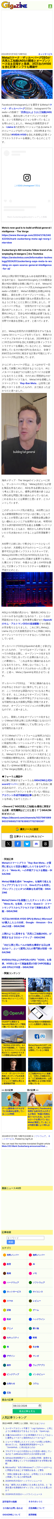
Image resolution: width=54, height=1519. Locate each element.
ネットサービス (45, 54)
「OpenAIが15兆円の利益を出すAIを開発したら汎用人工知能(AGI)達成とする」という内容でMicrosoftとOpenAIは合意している (40, 998)
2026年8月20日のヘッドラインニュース (23, 1494)
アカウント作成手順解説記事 (17, 795)
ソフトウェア (40, 1136)
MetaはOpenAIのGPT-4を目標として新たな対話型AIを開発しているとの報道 (40, 1047)
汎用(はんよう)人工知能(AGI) (36, 112)
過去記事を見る (27, 1411)
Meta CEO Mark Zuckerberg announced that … (24, 1146)
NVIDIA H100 (19, 134)
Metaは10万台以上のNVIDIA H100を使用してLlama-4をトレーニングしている (13, 997)
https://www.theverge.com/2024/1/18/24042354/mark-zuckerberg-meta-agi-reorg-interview (26, 239)
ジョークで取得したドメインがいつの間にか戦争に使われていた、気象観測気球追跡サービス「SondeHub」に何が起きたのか (28, 1444)
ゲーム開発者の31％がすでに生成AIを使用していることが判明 (13, 1111)
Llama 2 (10, 127)
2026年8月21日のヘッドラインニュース (23, 1480)
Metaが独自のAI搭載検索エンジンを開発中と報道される (40, 1024)
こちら (41, 1423)
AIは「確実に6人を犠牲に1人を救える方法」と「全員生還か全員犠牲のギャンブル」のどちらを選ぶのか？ (28, 1487)
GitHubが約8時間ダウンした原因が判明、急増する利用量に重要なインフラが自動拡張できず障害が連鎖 (28, 1461)
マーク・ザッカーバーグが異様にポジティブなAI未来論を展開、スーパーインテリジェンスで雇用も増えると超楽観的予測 (13, 1078)
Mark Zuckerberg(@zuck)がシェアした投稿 (27, 217)
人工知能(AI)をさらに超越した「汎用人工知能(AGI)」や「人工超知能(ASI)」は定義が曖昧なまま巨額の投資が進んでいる (40, 1078)
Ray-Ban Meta (28, 383)
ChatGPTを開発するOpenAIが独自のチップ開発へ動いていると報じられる (13, 1024)
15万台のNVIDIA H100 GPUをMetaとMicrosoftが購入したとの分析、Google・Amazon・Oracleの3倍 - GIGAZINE (27, 922)
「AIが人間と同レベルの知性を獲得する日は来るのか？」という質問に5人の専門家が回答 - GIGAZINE (27, 948)
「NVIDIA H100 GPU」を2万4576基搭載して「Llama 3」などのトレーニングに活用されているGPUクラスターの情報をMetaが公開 (13, 1050)
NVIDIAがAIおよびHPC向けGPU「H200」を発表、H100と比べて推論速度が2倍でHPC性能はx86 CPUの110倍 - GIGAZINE (26, 963)
